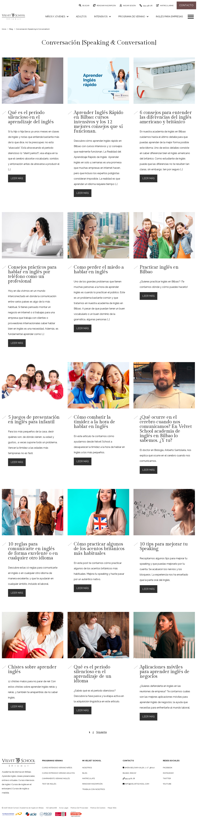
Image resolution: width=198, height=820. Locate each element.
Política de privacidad (79, 808)
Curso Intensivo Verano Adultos (58, 773)
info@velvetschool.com (137, 784)
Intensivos (101, 16)
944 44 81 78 (130, 778)
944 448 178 (147, 6)
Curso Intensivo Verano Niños (57, 768)
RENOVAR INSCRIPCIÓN (92, 784)
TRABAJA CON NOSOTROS (93, 789)
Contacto (186, 5)
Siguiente (101, 732)
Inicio (4, 29)
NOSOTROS (87, 768)
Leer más (17, 178)
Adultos (81, 16)
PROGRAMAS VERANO (52, 761)
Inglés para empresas (169, 16)
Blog (11, 29)
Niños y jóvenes (55, 16)
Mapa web (112, 808)
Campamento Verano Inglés (56, 778)
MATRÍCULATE (88, 778)
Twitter (167, 778)
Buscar (85, 6)
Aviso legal (63, 808)
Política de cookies (97, 808)
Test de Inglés (49, 784)
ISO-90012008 (51, 808)
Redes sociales (171, 761)
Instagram (168, 773)
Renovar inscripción (106, 6)
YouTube (167, 784)
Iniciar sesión (129, 6)
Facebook (167, 768)
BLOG (84, 773)
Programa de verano (132, 16)
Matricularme (167, 6)
